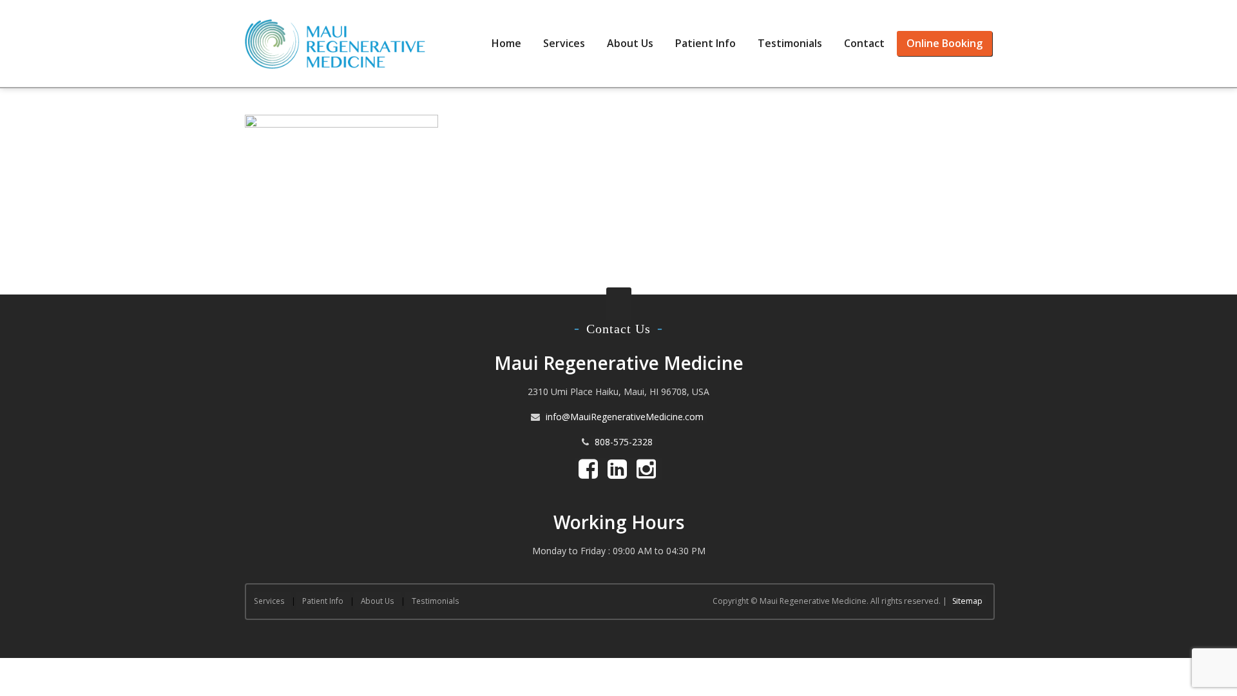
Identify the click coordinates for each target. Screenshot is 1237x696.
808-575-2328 (624, 442)
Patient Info (705, 43)
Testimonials (790, 43)
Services (564, 43)
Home (506, 43)
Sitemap (967, 600)
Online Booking (944, 43)
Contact (864, 43)
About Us (630, 43)
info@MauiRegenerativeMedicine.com (625, 417)
